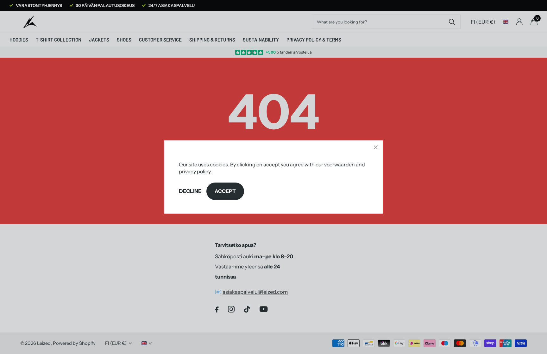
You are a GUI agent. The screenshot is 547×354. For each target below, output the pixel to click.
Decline (190, 191)
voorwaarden (339, 164)
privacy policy (195, 171)
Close (376, 147)
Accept (225, 191)
